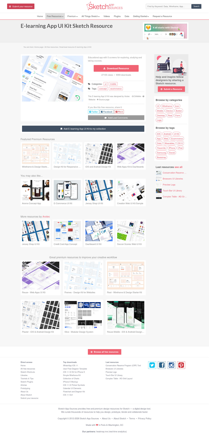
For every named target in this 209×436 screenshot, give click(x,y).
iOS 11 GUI (68, 394)
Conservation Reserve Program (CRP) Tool (183, 172)
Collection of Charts (71, 378)
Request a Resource (162, 16)
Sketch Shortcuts (28, 372)
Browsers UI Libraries (173, 178)
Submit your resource (29, 398)
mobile (113, 83)
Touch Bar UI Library (172, 190)
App (159, 138)
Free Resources (54, 16)
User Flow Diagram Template (75, 368)
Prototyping (25, 388)
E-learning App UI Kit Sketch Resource (67, 25)
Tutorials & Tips (27, 378)
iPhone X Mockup (70, 381)
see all (178, 167)
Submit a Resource (173, 89)
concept (103, 88)
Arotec (127, 96)
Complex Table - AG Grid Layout (178, 196)
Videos (107, 16)
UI (158, 105)
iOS (159, 133)
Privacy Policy (144, 418)
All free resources (28, 368)
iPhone (172, 147)
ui (105, 83)
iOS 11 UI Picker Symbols (74, 385)
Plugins (117, 16)
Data (127, 16)
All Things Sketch (90, 16)
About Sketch (26, 394)
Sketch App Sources (89, 418)
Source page (104, 99)
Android (167, 133)
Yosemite (161, 147)
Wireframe (167, 105)
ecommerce (116, 88)
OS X (180, 143)
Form (177, 115)
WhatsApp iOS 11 (70, 365)
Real (170, 115)
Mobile (160, 110)
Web (166, 138)
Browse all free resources (106, 351)
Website (92, 99)
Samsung (161, 152)
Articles (24, 385)
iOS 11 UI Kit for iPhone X (74, 372)
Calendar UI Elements (72, 388)
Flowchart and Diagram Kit (74, 391)
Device (169, 110)
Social (172, 152)
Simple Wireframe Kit (72, 375)
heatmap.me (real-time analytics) (111, 431)
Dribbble (137, 96)
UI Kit (176, 133)
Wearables (169, 143)
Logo (159, 120)
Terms (132, 418)
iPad (180, 147)
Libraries (24, 375)
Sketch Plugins (27, 381)
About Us (24, 391)
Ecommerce (177, 138)
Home (40, 16)
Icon (177, 105)
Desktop (161, 115)
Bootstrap (161, 157)
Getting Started (140, 16)
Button (179, 110)
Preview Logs (169, 184)
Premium (71, 16)
